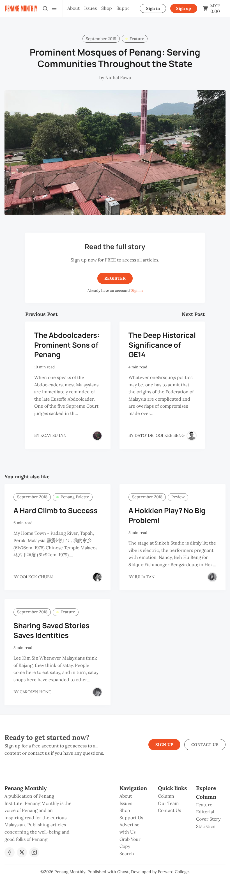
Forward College (173, 871)
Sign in (153, 8)
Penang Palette (75, 496)
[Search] (45, 8)
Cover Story (208, 819)
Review (178, 496)
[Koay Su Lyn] (97, 436)
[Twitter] (22, 852)
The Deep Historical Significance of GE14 (162, 345)
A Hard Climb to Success (55, 510)
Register (115, 278)
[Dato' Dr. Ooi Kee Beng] (191, 436)
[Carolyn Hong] (97, 692)
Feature (137, 38)
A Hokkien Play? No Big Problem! (167, 515)
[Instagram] (34, 852)
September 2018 (101, 38)
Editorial (205, 811)
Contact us (205, 744)
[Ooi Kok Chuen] (97, 577)
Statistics (205, 826)
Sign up (183, 8)
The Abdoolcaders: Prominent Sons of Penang (67, 345)
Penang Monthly (69, 871)
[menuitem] (73, 8)
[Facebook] (9, 852)
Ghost (123, 871)
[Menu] (54, 8)
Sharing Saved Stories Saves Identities (51, 630)
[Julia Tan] (212, 577)
